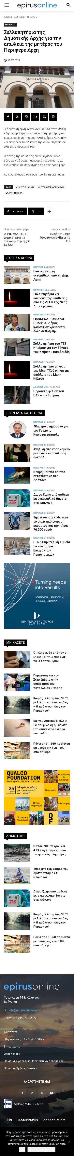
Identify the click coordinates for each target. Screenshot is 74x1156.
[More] (49, 211)
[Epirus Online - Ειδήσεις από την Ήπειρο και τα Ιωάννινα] (37, 987)
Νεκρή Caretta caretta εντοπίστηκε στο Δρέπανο (49, 476)
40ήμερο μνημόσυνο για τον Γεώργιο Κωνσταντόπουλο (50, 430)
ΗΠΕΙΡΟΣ (32, 17)
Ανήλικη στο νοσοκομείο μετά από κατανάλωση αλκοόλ (51, 453)
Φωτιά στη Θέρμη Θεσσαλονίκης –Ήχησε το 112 (55, 237)
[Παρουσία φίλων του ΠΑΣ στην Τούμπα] (17, 395)
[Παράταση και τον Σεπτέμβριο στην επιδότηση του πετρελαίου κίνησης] (17, 682)
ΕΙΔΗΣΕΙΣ (19, 17)
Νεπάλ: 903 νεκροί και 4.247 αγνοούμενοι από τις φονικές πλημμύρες (49, 850)
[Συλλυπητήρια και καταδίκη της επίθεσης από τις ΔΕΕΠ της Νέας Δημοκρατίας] (17, 298)
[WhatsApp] (26, 117)
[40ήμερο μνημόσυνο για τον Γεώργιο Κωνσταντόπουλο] (17, 430)
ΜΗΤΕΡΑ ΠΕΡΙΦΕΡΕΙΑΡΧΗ (51, 187)
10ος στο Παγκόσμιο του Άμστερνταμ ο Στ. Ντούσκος (50, 873)
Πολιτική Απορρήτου (41, 1149)
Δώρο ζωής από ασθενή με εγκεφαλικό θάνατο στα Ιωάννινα (51, 499)
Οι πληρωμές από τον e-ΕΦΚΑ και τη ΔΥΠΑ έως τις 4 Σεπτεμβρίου (50, 657)
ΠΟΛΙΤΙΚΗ (38, 290)
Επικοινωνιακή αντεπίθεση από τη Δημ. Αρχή (51, 275)
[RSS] (32, 1093)
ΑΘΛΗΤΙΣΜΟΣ (41, 387)
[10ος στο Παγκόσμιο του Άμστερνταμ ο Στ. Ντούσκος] (17, 876)
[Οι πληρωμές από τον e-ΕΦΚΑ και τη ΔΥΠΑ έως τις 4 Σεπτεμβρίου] (17, 659)
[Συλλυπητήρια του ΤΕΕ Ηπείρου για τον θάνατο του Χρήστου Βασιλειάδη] (17, 347)
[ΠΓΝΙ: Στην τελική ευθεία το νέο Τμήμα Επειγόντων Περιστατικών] (17, 546)
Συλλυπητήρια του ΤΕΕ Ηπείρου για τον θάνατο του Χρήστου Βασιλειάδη (51, 348)
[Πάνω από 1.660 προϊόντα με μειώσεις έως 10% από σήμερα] (17, 750)
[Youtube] (51, 1093)
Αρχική (8, 17)
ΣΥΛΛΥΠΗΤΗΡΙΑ (14, 192)
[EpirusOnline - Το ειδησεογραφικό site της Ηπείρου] (37, 5)
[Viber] (53, 117)
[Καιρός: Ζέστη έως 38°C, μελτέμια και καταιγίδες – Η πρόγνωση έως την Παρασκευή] (17, 705)
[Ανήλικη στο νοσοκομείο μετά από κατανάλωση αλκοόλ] (17, 453)
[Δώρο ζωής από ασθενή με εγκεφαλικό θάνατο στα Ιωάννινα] (17, 498)
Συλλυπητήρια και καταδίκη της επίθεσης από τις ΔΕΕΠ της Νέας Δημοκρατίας (50, 300)
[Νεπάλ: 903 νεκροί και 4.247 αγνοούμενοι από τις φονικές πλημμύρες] (17, 853)
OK (22, 1149)
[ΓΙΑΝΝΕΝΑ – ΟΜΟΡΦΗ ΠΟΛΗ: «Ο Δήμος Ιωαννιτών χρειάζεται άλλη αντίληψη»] (17, 322)
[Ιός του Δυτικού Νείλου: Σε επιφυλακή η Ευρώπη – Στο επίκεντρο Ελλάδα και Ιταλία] (17, 728)
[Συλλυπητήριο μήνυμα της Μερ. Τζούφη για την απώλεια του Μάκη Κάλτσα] (17, 370)
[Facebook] (8, 117)
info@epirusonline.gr (23, 1010)
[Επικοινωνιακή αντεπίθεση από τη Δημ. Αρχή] (17, 275)
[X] (17, 117)
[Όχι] (69, 1142)
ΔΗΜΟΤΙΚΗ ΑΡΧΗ (24, 187)
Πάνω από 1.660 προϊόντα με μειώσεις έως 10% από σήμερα (51, 748)
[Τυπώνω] (44, 117)
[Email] (35, 117)
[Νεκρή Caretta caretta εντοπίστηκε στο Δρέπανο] (17, 475)
